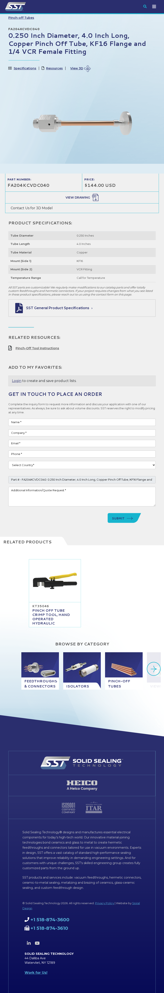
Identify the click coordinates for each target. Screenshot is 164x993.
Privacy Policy (104, 903)
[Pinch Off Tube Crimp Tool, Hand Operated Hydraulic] (55, 580)
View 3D (76, 68)
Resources (54, 68)
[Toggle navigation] (154, 7)
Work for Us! (36, 973)
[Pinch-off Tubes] (124, 671)
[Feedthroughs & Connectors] (40, 671)
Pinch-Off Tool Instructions (37, 348)
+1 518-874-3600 (50, 920)
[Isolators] (82, 671)
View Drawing (78, 197)
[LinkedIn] (29, 943)
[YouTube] (37, 943)
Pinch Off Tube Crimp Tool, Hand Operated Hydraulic (51, 617)
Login (16, 381)
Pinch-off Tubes (21, 18)
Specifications (25, 68)
